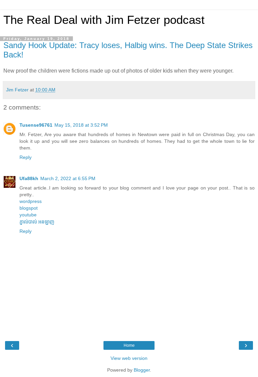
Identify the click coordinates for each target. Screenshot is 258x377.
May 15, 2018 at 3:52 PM (81, 125)
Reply (25, 157)
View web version (129, 358)
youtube (28, 214)
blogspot (28, 208)
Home (129, 345)
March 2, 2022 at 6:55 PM (67, 178)
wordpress (30, 201)
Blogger (142, 370)
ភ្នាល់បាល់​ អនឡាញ (36, 221)
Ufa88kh (28, 178)
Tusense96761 (35, 125)
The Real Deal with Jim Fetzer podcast (104, 19)
